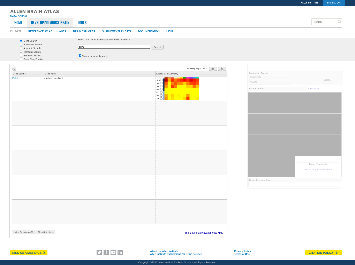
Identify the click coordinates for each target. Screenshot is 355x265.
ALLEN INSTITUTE (309, 3)
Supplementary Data (116, 31)
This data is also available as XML (204, 232)
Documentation (149, 31)
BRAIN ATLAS (334, 3)
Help (169, 31)
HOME (18, 22)
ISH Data (16, 31)
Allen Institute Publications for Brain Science (176, 254)
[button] (158, 47)
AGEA (62, 31)
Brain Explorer (84, 31)
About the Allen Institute (164, 251)
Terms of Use (242, 254)
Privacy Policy (242, 251)
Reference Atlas (40, 31)
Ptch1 (15, 78)
